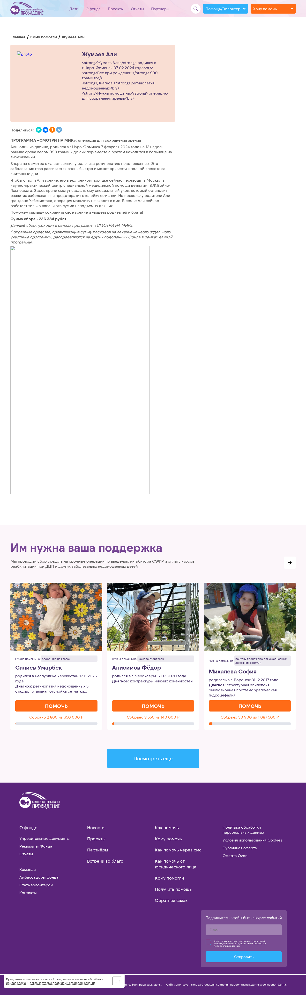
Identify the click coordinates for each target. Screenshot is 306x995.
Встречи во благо (105, 861)
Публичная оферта (240, 847)
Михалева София (233, 671)
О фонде (93, 9)
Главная (17, 36)
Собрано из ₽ (56, 717)
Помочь (56, 706)
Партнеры (160, 9)
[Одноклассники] (52, 130)
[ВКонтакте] (45, 130)
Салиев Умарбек (38, 667)
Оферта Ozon (235, 855)
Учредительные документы (44, 838)
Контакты (28, 892)
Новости (95, 827)
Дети (73, 9)
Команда (27, 869)
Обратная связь (171, 900)
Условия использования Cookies (252, 840)
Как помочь (167, 827)
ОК (117, 981)
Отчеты (137, 9)
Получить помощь (173, 889)
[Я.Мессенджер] (39, 130)
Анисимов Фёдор (136, 667)
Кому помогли (43, 36)
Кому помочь (168, 838)
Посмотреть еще (153, 758)
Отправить (244, 956)
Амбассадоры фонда (39, 877)
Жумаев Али (99, 54)
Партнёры (97, 849)
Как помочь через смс (178, 849)
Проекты (116, 9)
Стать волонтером (36, 884)
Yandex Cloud (200, 984)
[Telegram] (59, 130)
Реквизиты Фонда (35, 846)
